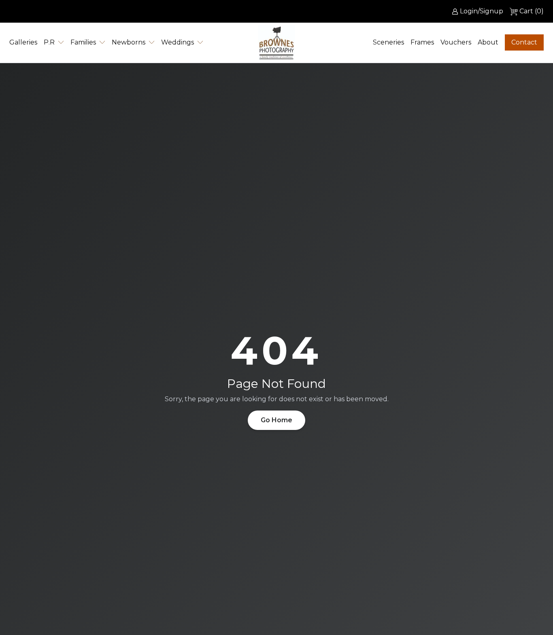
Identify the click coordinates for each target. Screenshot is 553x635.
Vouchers (455, 42)
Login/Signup (481, 11)
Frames (422, 42)
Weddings (177, 42)
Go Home (276, 420)
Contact (524, 42)
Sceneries (388, 42)
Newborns (128, 42)
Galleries (23, 42)
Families (83, 42)
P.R (49, 42)
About (488, 42)
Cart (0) (531, 11)
